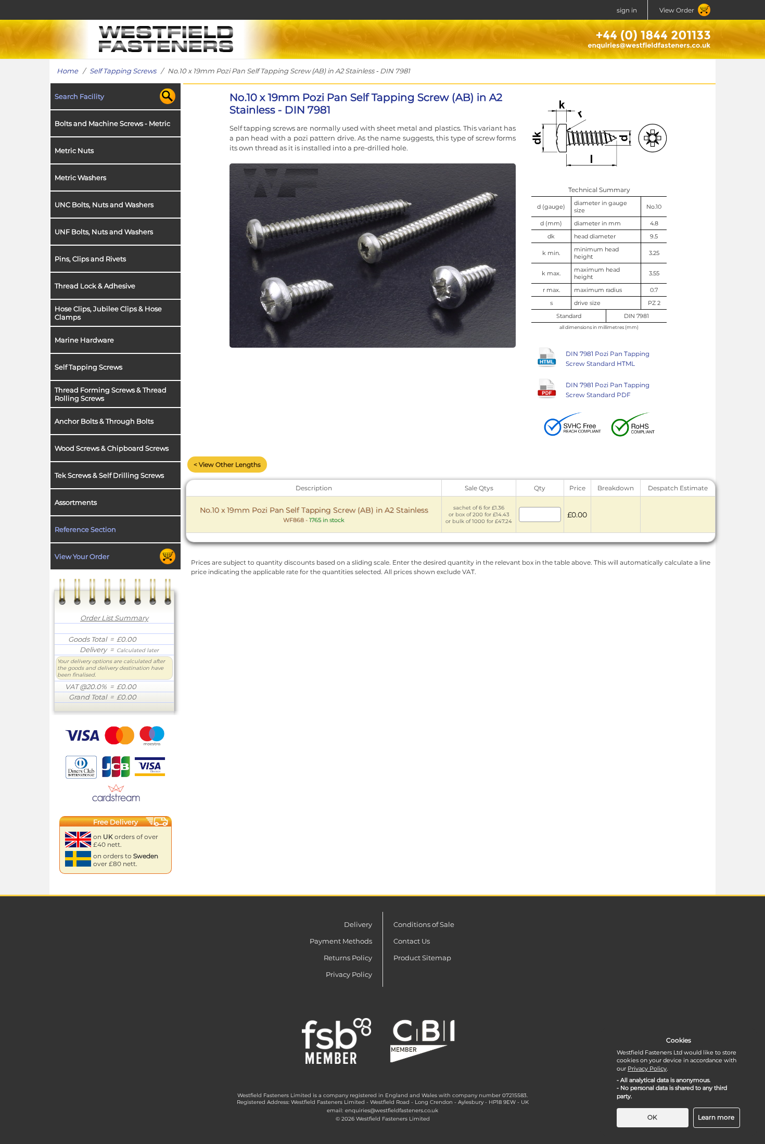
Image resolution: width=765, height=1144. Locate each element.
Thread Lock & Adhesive (95, 286)
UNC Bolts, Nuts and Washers (104, 204)
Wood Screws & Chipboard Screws (112, 448)
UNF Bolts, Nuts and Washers (104, 231)
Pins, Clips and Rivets (90, 259)
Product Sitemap (422, 958)
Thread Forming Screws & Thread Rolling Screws (111, 394)
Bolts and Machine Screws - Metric (112, 123)
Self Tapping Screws (123, 71)
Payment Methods (341, 941)
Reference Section (85, 529)
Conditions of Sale (423, 924)
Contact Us (411, 941)
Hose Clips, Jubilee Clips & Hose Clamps (108, 312)
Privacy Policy (349, 974)
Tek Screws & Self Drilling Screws (109, 475)
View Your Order (82, 556)
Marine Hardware (84, 340)
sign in (627, 10)
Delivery (358, 924)
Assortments (76, 502)
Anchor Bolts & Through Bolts (104, 421)
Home (67, 71)
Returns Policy (348, 958)
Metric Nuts (74, 150)
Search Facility (79, 96)
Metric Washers (80, 177)
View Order (676, 10)
